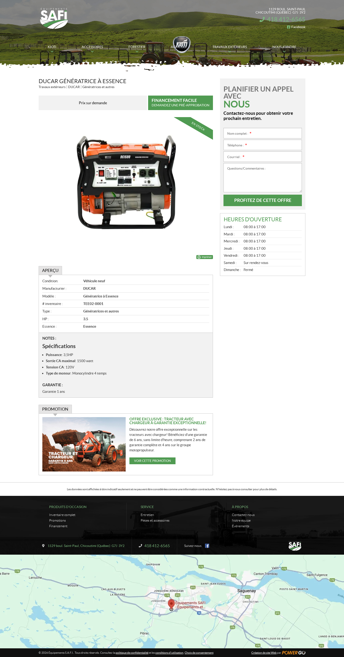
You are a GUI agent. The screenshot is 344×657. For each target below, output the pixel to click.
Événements (240, 526)
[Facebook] (207, 546)
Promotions (57, 520)
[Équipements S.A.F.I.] (54, 18)
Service (147, 507)
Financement (58, 526)
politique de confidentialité (132, 652)
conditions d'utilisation (169, 652)
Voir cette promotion (152, 461)
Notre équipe (241, 520)
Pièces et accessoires (155, 520)
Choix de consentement (199, 652)
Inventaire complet (62, 515)
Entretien (147, 515)
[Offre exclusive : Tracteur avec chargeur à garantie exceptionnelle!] (84, 444)
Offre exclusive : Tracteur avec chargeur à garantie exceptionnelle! (167, 421)
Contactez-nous (243, 515)
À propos (240, 507)
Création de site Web (264, 652)
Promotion (55, 409)
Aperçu (50, 270)
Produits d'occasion (68, 507)
